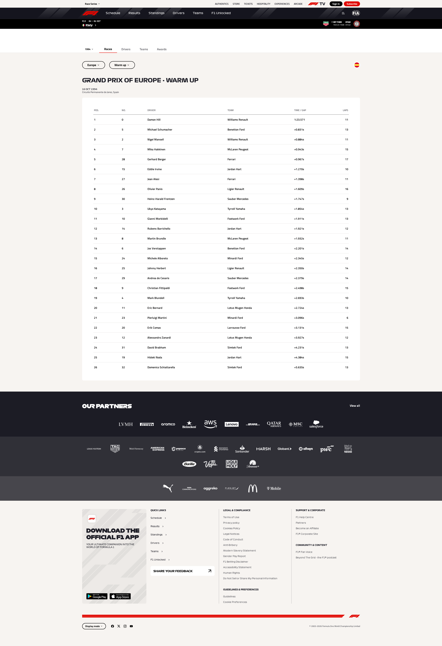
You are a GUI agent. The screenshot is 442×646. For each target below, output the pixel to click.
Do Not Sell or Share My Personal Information (250, 579)
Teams (198, 13)
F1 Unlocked (221, 13)
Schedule (113, 13)
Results (134, 13)
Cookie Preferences (235, 602)
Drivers (178, 13)
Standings (156, 13)
